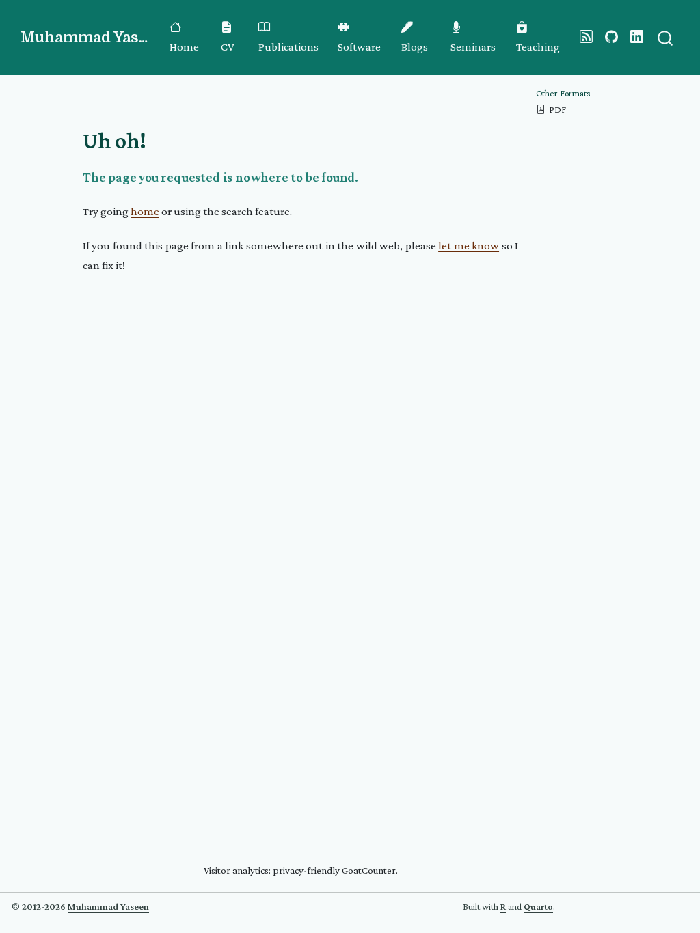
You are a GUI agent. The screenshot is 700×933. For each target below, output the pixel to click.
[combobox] (665, 37)
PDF (557, 110)
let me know (468, 245)
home (145, 211)
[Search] (665, 37)
